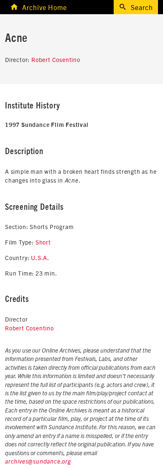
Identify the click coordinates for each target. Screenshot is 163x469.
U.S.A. (40, 257)
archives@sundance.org (38, 462)
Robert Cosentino (55, 59)
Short (43, 242)
